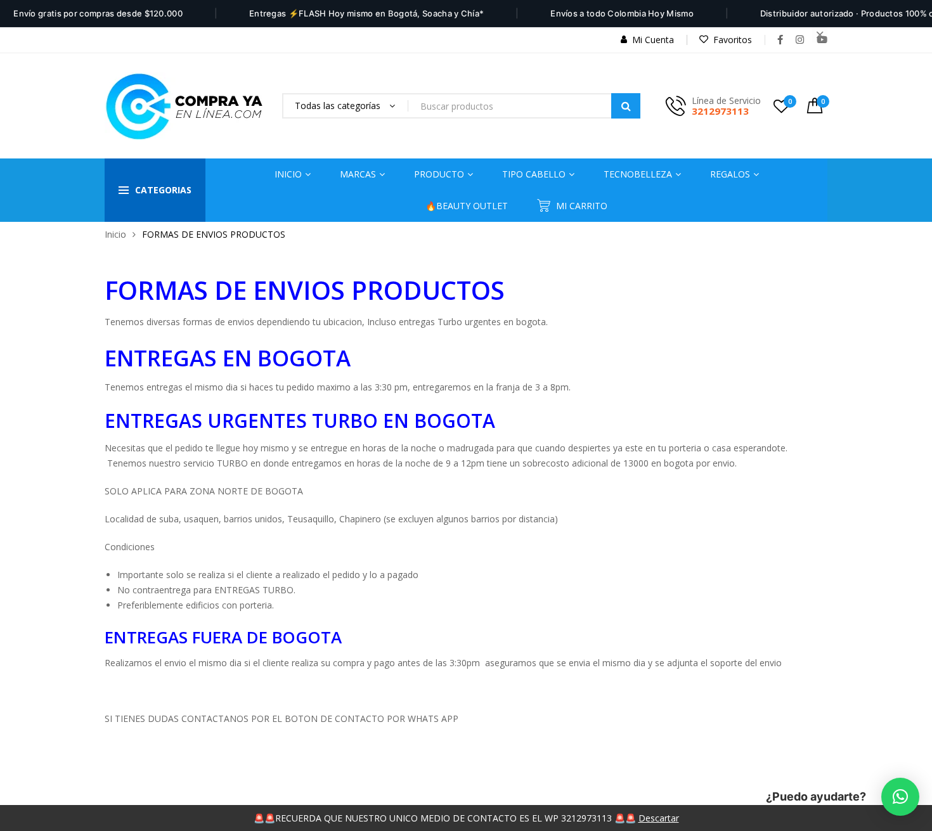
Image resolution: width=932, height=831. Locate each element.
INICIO (288, 174)
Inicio (115, 234)
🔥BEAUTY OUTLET (466, 206)
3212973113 (720, 111)
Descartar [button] (658, 818)
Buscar (625, 106)
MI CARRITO (581, 206)
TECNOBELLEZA (638, 174)
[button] (900, 797)
